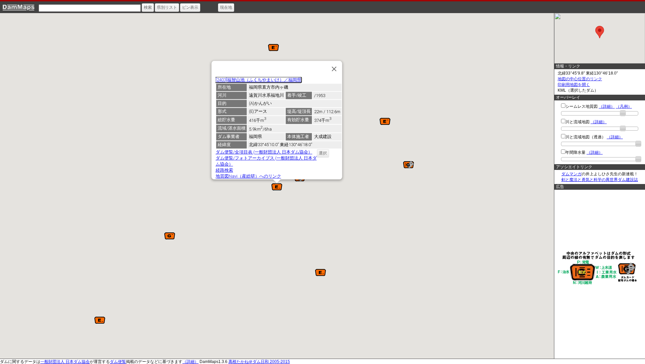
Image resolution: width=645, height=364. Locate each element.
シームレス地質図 (581, 106)
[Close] (334, 69)
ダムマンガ (571, 174)
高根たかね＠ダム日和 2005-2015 (259, 361)
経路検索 (224, 170)
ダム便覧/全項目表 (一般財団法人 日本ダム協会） (263, 151)
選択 (323, 153)
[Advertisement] (598, 220)
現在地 (226, 7)
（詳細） (607, 106)
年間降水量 (575, 152)
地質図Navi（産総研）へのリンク (248, 176)
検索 (148, 7)
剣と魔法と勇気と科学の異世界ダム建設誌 (599, 179)
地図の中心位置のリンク (580, 79)
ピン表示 (190, 7)
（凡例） (624, 106)
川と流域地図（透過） (585, 137)
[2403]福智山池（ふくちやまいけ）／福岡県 (258, 79)
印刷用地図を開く (574, 84)
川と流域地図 (577, 122)
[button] (385, 121)
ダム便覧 (118, 361)
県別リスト (167, 7)
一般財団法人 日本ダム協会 (65, 361)
